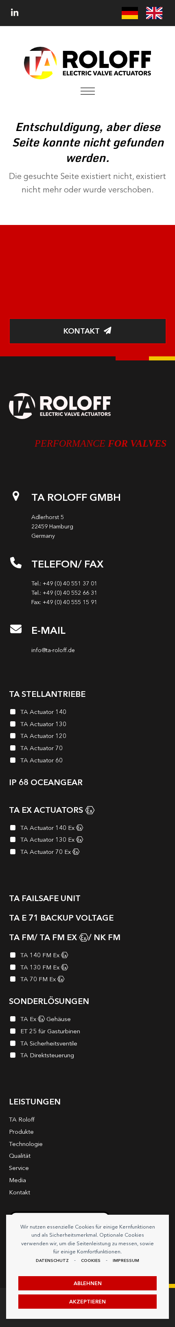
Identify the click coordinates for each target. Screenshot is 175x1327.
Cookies (91, 1260)
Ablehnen (88, 1283)
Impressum (126, 1260)
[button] (88, 91)
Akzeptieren (87, 1302)
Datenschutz (52, 1260)
